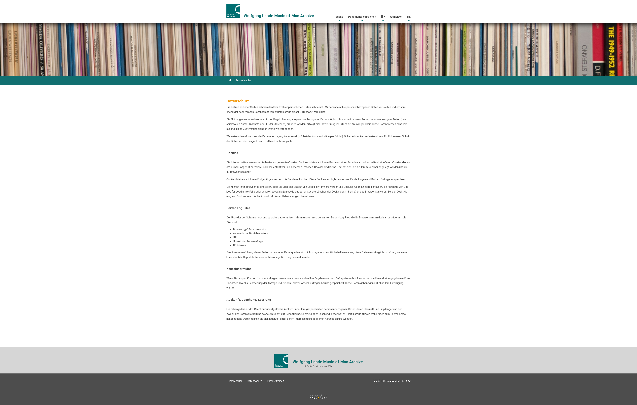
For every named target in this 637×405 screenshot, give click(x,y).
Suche (339, 16)
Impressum (235, 381)
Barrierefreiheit (275, 381)
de (409, 16)
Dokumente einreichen (362, 16)
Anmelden (396, 16)
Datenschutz (254, 381)
